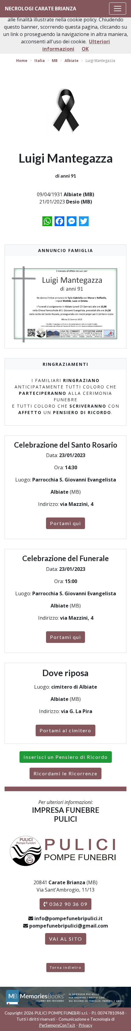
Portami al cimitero (65, 730)
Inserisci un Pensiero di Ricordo (65, 757)
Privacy (85, 1025)
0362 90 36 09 (67, 904)
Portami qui (65, 523)
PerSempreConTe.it (57, 1025)
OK (85, 48)
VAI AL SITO (65, 939)
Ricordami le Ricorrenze (65, 773)
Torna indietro (65, 967)
